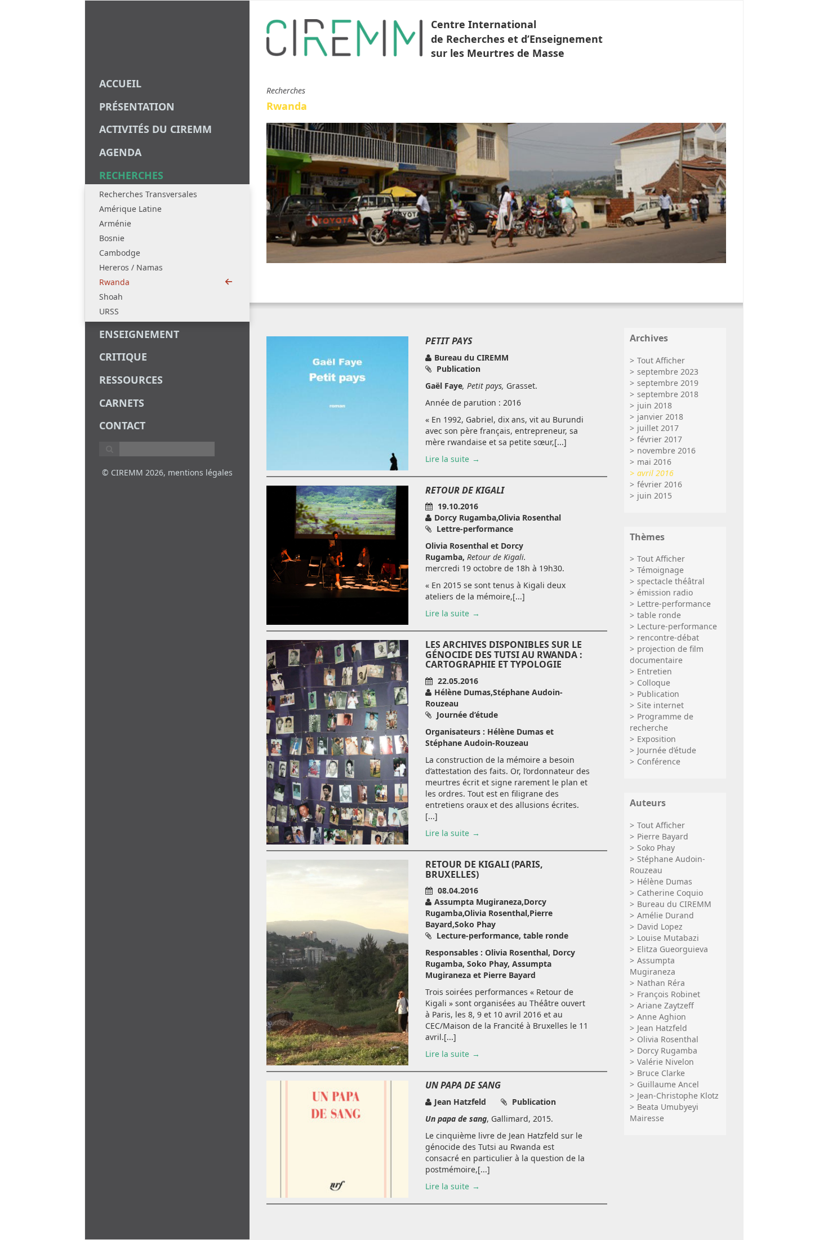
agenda (120, 152)
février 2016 (659, 484)
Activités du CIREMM (155, 129)
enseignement (139, 334)
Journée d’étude (666, 750)
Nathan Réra (661, 982)
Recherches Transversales (148, 194)
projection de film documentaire (667, 654)
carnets (121, 403)
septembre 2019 (667, 382)
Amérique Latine (130, 208)
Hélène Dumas (664, 881)
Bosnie (111, 238)
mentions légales (200, 472)
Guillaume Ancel (668, 1084)
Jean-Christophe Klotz (678, 1095)
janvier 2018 (660, 416)
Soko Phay (656, 847)
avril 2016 (655, 473)
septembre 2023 (667, 371)
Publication (658, 693)
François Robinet (668, 994)
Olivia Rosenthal (667, 1039)
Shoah (111, 296)
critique (123, 356)
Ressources (131, 379)
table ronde (659, 615)
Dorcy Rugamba (667, 1050)
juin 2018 (654, 405)
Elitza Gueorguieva (672, 949)
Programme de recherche (661, 722)
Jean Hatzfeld (662, 1028)
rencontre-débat (668, 637)
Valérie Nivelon (665, 1061)
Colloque (653, 682)
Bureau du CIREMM (674, 904)
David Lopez (660, 926)
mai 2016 (654, 461)
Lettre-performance (674, 603)
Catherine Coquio (670, 892)
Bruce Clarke (661, 1073)
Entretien (654, 671)
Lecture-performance (677, 626)
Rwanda (114, 282)
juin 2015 (654, 495)
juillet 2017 (658, 428)
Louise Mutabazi (668, 937)
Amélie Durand (665, 915)
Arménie (115, 223)
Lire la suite (447, 459)
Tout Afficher (661, 360)
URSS (109, 311)
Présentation (137, 106)
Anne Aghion (661, 1016)
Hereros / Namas (131, 267)
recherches (131, 175)
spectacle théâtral (671, 581)
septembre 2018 (667, 394)
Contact (122, 425)
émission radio (665, 592)
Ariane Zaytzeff (665, 1005)
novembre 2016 (666, 450)
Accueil (120, 83)
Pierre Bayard (662, 836)
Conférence (658, 761)
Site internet (660, 705)
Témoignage (660, 570)
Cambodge (119, 252)
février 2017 (659, 439)
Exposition (656, 739)
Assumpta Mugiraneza (652, 966)
